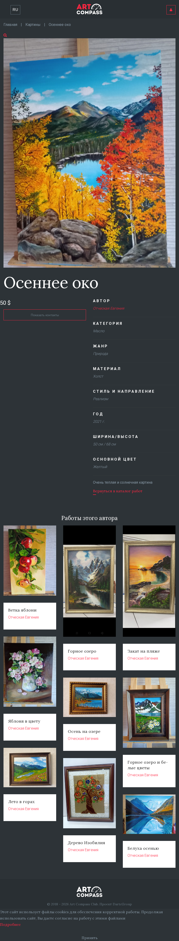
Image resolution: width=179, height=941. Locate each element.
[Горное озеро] (89, 580)
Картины (45, 5)
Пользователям (146, 5)
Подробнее (10, 924)
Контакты (115, 5)
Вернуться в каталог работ (117, 491)
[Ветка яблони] (29, 560)
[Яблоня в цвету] (29, 671)
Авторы (93, 5)
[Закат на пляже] (149, 580)
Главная (23, 5)
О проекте (70, 5)
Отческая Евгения (108, 308)
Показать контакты (45, 315)
